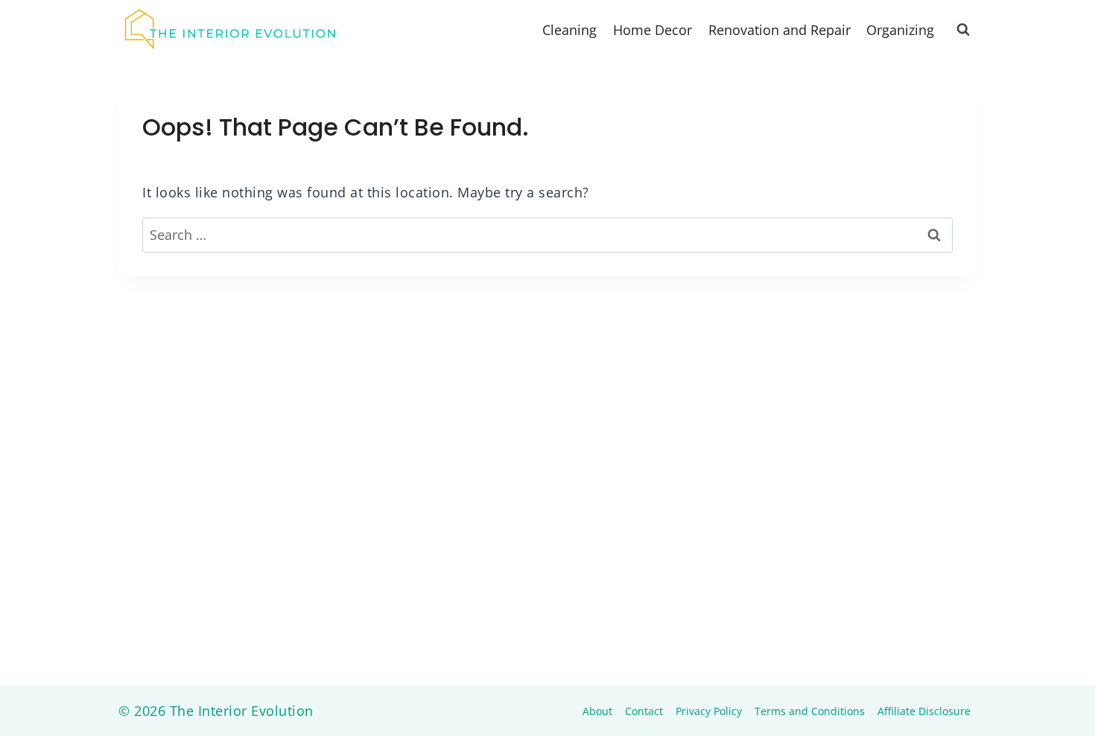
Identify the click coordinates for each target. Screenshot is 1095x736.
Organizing (900, 30)
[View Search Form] (963, 29)
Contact (644, 711)
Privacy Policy (709, 711)
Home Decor (652, 30)
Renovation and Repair (779, 30)
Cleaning (569, 30)
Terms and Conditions (810, 711)
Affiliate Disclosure (924, 711)
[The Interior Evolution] (230, 29)
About (597, 711)
